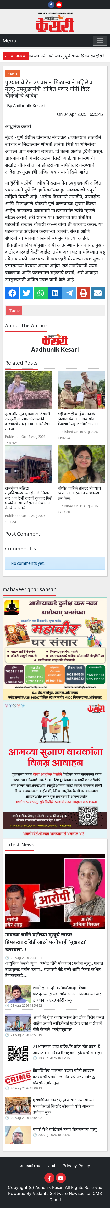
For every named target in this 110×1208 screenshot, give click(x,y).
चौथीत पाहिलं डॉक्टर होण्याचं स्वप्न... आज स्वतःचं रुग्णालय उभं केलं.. (79, 493)
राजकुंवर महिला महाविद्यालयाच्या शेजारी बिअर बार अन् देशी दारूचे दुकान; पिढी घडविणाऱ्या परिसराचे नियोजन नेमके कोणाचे (28, 498)
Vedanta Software (50, 1193)
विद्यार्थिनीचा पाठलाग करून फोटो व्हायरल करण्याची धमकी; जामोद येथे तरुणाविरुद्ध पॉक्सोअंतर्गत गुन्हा (64, 1077)
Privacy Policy (76, 1165)
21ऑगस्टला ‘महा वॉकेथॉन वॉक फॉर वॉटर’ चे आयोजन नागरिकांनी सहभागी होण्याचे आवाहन (67, 1049)
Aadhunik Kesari (29, 105)
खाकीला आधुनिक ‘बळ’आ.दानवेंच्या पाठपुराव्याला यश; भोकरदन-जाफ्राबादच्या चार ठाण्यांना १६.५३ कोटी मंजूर (67, 994)
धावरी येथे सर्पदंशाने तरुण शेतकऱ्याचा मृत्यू (65, 1129)
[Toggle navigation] (100, 41)
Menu (9, 41)
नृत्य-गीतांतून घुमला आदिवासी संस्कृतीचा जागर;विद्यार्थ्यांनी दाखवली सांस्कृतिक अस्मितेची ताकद (27, 421)
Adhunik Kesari (49, 1187)
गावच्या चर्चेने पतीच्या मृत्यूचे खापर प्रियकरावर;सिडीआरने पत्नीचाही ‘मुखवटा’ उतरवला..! (45, 942)
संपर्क (53, 1165)
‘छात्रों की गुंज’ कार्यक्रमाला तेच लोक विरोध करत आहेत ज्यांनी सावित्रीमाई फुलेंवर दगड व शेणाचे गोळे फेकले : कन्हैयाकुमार (68, 1023)
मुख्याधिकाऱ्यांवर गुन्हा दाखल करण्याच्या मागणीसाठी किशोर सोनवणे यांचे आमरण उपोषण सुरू (63, 1106)
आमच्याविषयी (31, 1165)
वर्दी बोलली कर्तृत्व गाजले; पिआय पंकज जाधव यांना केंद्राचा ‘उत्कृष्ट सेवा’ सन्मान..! (79, 418)
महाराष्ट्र (12, 73)
